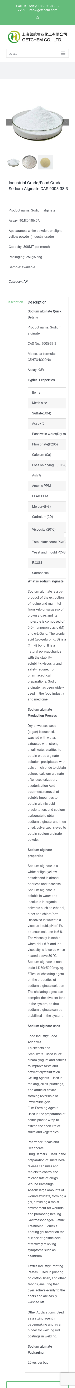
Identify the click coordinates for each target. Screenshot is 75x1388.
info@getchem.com (43, 10)
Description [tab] (14, 302)
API (26, 282)
